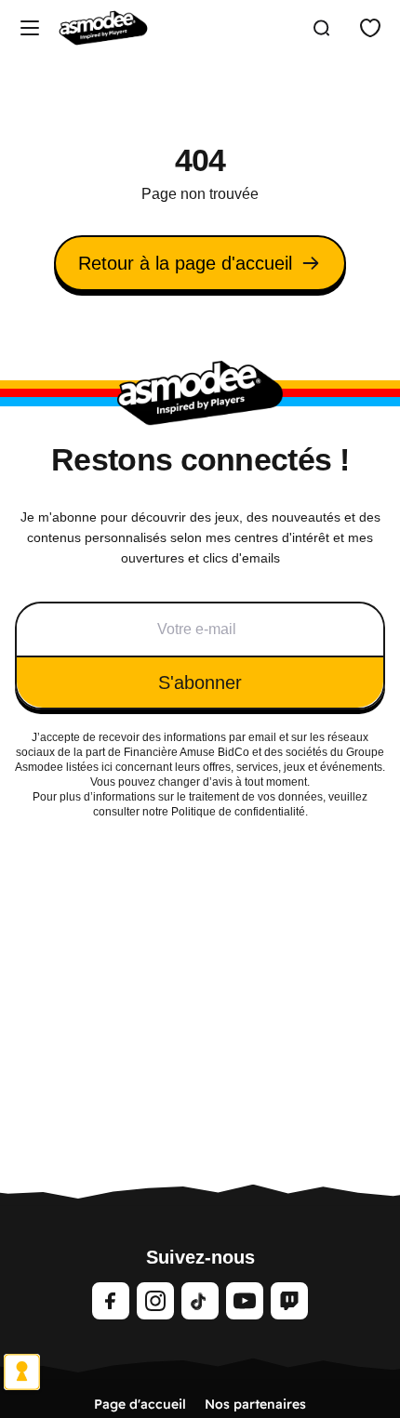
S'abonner (200, 682)
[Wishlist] (370, 28)
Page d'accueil (140, 1404)
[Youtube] (244, 1300)
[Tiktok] (200, 1300)
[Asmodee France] (103, 27)
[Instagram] (155, 1300)
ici (107, 767)
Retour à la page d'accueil (185, 263)
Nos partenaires (255, 1404)
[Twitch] (289, 1300)
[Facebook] (110, 1300)
